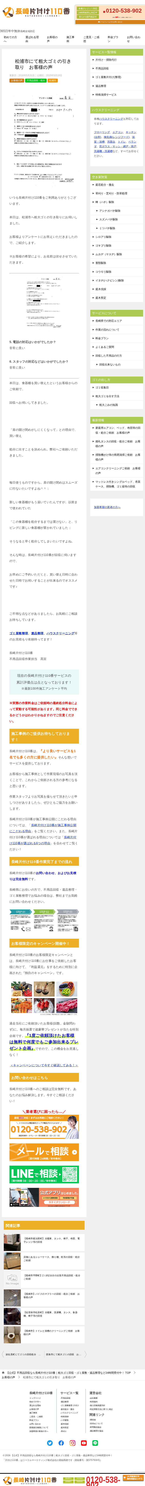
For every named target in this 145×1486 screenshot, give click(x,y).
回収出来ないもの (109, 364)
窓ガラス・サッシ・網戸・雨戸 (117, 146)
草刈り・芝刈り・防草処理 (111, 193)
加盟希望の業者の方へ (107, 507)
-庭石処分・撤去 (67, 1409)
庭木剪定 (101, 297)
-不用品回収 (65, 1398)
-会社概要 (93, 1398)
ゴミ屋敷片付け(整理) (108, 77)
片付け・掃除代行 (106, 59)
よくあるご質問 (105, 346)
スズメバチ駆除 (108, 219)
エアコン (118, 132)
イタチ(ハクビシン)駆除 (110, 280)
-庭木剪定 (64, 1427)
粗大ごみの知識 (108, 404)
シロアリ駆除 (103, 236)
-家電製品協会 (95, 1427)
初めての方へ (10, 39)
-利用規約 (93, 1402)
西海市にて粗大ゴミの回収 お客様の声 (66, 1354)
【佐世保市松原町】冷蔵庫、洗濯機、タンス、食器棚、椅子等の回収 (50, 1314)
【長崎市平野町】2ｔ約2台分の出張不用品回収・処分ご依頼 (52, 1277)
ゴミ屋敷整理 (18, 633)
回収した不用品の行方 (109, 355)
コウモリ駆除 (103, 271)
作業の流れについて (107, 329)
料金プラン (113, 39)
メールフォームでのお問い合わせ (111, 22)
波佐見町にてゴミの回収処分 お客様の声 (25, 1354)
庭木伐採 (101, 289)
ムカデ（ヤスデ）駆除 (109, 254)
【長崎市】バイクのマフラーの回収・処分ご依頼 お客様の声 (52, 1296)
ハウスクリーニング (61, 633)
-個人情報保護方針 (97, 1405)
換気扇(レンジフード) (117, 137)
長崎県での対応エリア (109, 320)
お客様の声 (52, 39)
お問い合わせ (133, 39)
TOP (68, 1372)
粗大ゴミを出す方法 (107, 396)
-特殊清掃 (64, 1417)
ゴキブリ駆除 (103, 245)
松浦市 (52, 80)
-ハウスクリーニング (69, 1413)
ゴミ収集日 (102, 387)
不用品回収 (102, 68)
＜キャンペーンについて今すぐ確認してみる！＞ (44, 1065)
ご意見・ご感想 (91, 39)
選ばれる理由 (32, 39)
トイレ (122, 141)
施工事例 (70, 39)
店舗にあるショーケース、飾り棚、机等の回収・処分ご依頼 (52, 1259)
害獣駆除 (101, 262)
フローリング (102, 132)
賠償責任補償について (38, 1427)
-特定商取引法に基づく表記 (101, 1409)
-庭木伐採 (64, 1424)
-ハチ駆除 (64, 1420)
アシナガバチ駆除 (109, 210)
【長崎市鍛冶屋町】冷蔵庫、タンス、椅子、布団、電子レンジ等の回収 (52, 1240)
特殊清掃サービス (106, 94)
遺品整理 (37, 633)
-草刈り (63, 1431)
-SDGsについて (96, 1423)
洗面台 (111, 141)
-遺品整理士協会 (96, 1431)
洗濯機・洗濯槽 (103, 151)
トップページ (35, 1398)
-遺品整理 (64, 1402)
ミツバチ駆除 (107, 228)
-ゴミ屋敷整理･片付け (69, 1405)
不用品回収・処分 (36, 80)
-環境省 (92, 1420)
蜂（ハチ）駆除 (105, 202)
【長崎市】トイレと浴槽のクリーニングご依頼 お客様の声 (52, 1333)
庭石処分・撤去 (105, 184)
